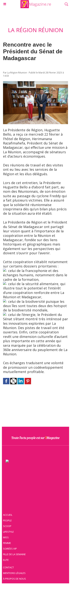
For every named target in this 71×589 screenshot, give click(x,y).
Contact (8, 567)
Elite (6, 560)
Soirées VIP (10, 548)
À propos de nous (14, 578)
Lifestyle (8, 531)
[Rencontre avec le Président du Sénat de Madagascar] (35, 83)
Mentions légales (14, 573)
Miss (6, 537)
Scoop (7, 526)
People (7, 520)
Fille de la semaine (14, 554)
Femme (7, 543)
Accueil (7, 515)
